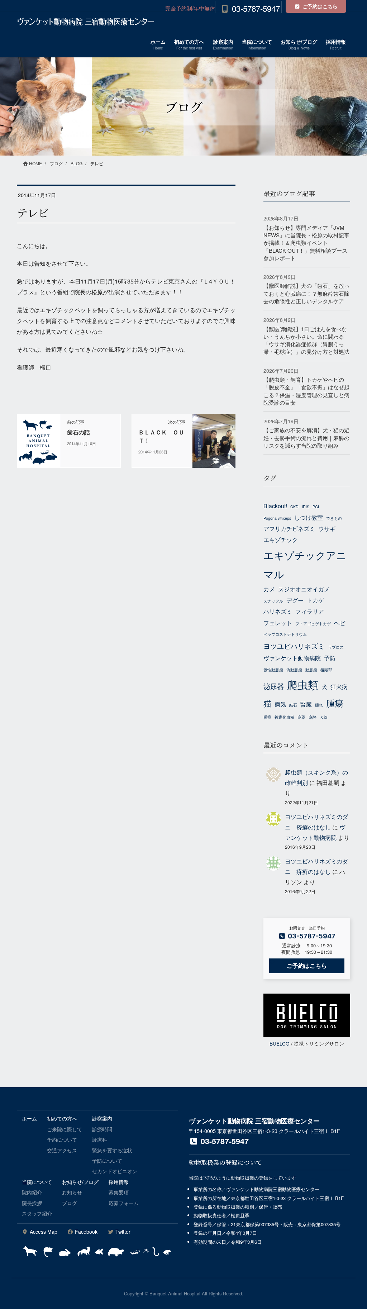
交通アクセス (62, 1150)
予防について (107, 1160)
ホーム (29, 1118)
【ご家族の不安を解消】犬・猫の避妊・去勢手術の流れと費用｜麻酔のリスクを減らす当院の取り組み (306, 437)
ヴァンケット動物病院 (292, 658)
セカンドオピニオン (114, 1171)
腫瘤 (267, 717)
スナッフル (273, 601)
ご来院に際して (64, 1129)
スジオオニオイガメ (304, 589)
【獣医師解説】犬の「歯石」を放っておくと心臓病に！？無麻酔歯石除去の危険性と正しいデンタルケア (306, 293)
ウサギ (326, 528)
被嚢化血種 (284, 717)
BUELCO (280, 1043)
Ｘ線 (324, 717)
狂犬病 (339, 686)
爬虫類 (302, 684)
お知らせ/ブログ (80, 1181)
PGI (316, 506)
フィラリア (309, 611)
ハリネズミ (277, 611)
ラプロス (336, 647)
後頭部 (326, 669)
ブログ (69, 1202)
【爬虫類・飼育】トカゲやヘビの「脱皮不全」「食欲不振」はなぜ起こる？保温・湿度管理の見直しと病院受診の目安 (306, 391)
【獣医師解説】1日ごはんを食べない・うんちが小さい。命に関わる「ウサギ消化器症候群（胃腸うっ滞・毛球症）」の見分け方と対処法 (306, 340)
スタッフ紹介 (37, 1213)
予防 (329, 658)
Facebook (85, 1231)
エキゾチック (280, 539)
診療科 (99, 1139)
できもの (334, 518)
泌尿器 (273, 686)
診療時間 (102, 1129)
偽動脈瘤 (294, 669)
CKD (294, 506)
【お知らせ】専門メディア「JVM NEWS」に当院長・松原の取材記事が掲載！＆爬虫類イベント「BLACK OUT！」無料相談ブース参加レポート (306, 243)
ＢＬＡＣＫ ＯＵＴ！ (161, 436)
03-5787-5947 (256, 8)
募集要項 (119, 1192)
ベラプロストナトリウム (285, 634)
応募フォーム (124, 1202)
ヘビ (339, 623)
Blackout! (275, 506)
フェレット (277, 623)
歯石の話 (78, 432)
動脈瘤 (311, 669)
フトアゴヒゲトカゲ (313, 623)
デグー (295, 600)
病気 (280, 704)
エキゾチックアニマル (305, 564)
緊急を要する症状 (112, 1150)
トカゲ (315, 600)
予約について (62, 1139)
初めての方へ (62, 1118)
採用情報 (119, 1181)
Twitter (122, 1231)
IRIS (305, 506)
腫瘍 (334, 702)
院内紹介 (32, 1192)
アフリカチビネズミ (289, 528)
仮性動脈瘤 (273, 669)
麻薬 (301, 717)
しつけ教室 (308, 517)
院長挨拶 (32, 1202)
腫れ (319, 705)
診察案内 (102, 1118)
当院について (37, 1181)
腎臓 (306, 704)
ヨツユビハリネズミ (294, 646)
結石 (293, 705)
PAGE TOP (351, 1263)
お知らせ (72, 1192)
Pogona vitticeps (277, 518)
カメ (269, 589)
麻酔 (312, 717)
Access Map (42, 1231)
